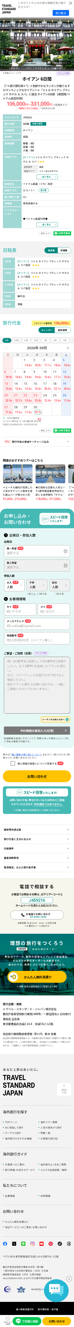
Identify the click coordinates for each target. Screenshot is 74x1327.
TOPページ (11, 1122)
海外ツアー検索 (48, 1122)
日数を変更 (37, 123)
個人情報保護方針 (25, 1309)
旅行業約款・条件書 (48, 1309)
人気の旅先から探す (51, 1127)
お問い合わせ (37, 776)
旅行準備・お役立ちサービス (20, 1169)
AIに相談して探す (14, 1127)
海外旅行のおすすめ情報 (18, 1138)
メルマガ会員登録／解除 (53, 1169)
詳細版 (64, 250)
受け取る (61, 13)
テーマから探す (13, 1133)
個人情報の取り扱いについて (26, 754)
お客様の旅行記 (49, 1138)
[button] (6, 63)
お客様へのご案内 (14, 1164)
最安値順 (62, 330)
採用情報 (45, 1195)
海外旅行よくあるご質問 (53, 1164)
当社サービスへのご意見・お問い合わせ (26, 1227)
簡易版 (51, 250)
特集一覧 (45, 1133)
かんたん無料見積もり (16, 1221)
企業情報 (10, 1195)
